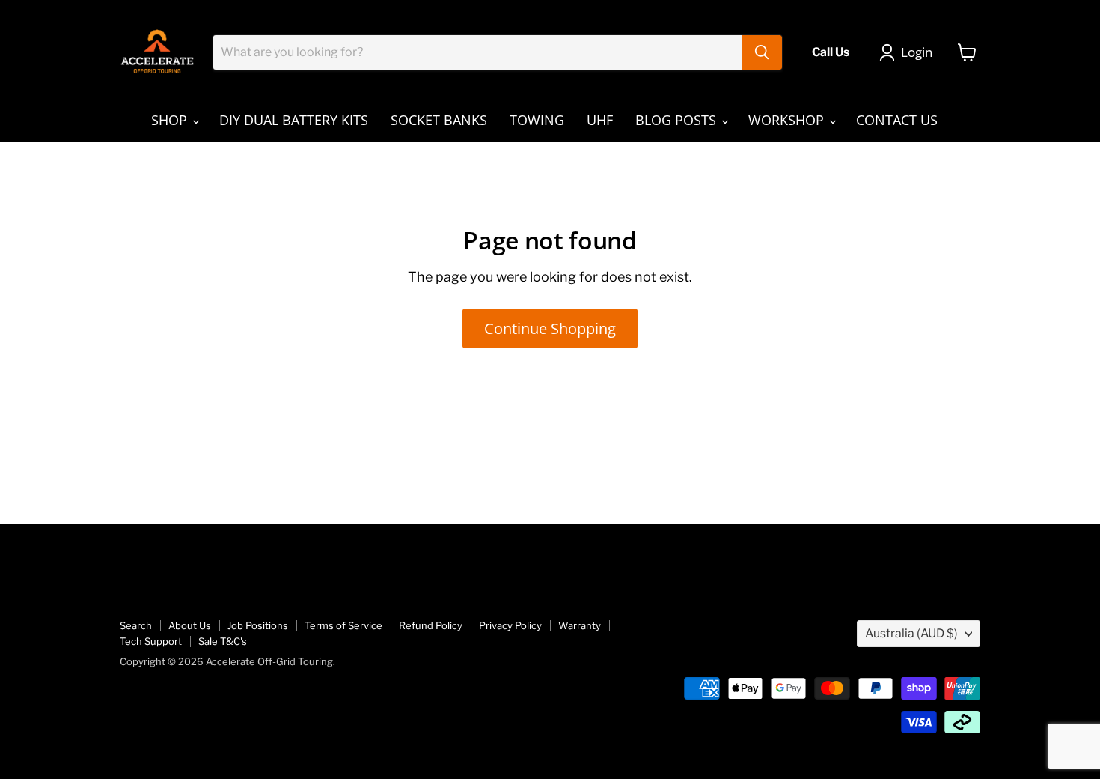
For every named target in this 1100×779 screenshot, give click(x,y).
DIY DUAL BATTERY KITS (293, 120)
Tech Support (151, 641)
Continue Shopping (550, 328)
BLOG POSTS (677, 120)
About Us (189, 625)
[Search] (762, 52)
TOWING (537, 120)
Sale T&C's (222, 641)
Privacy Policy (510, 625)
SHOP (171, 120)
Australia (911, 633)
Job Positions (257, 625)
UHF (600, 120)
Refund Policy (430, 625)
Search (136, 625)
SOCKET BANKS (439, 120)
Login (916, 52)
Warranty (579, 625)
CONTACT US (897, 120)
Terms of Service (343, 625)
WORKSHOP (788, 120)
